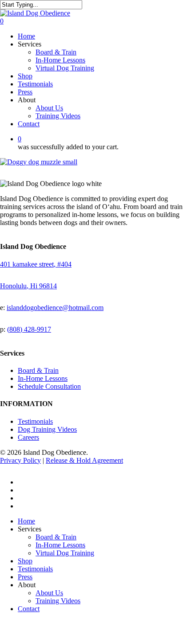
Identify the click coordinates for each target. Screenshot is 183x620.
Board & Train (38, 370)
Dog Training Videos (47, 429)
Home (26, 521)
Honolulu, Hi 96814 (28, 286)
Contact (29, 608)
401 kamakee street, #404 (36, 264)
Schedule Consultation (49, 386)
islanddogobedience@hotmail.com (55, 307)
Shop (25, 561)
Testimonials (35, 421)
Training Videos (58, 600)
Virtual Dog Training (65, 553)
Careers (28, 437)
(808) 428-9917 (29, 329)
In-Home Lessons (43, 378)
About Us (49, 593)
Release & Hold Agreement (84, 460)
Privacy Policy (20, 460)
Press (25, 577)
